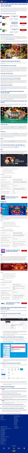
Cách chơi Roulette (3, 433)
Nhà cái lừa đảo (16, 428)
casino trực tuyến (9, 99)
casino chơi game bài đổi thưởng (5, 436)
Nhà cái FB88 (15, 424)
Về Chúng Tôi (2, 417)
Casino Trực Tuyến (3, 413)
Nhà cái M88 (15, 417)
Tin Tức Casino (16, 426)
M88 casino (2, 151)
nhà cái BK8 (16, 146)
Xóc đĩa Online (2, 435)
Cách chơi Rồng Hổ (3, 429)
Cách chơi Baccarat (3, 432)
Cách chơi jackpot (3, 434)
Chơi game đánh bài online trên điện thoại (6, 428)
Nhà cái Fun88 (16, 418)
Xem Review (23, 18)
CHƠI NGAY (24, 197)
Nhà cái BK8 (15, 422)
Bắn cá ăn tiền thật (12, 141)
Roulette (20, 127)
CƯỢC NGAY (24, 303)
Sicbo (22, 127)
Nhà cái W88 (15, 421)
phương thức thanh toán (10, 39)
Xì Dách (12, 127)
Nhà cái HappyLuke (16, 420)
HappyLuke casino (3, 216)
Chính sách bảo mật (3, 419)
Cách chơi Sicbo (2, 431)
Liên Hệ (1, 418)
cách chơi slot (2, 437)
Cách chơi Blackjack (3, 430)
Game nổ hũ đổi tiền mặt (4, 438)
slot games (16, 133)
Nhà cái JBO (15, 423)
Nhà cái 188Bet (16, 419)
